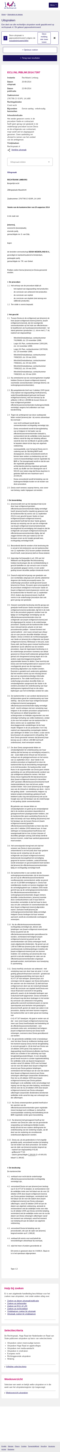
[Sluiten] (55, 38)
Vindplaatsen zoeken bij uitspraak (21, 1311)
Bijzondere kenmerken (12, 110)
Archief (3, 1449)
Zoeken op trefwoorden (17, 1303)
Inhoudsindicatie (14, 115)
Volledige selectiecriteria (16, 1366)
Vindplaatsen (13, 143)
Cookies (24, 1446)
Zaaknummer (13, 95)
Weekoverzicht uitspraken (17, 1393)
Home (3, 14)
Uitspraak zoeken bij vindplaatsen (21, 1314)
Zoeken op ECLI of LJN (17, 1306)
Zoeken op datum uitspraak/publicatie (23, 1301)
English (3, 1446)
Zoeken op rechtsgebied (17, 1309)
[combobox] (30, 162)
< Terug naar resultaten (30, 58)
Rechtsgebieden (14, 102)
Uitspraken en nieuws (15, 14)
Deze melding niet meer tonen (44, 38)
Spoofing (44, 1446)
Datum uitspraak (11, 83)
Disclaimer (11, 1449)
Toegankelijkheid (33, 1446)
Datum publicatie (11, 89)
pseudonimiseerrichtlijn (18, 41)
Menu (52, 5)
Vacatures (51, 1446)
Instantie (11, 78)
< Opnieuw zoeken (30, 50)
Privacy (17, 1446)
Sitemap (10, 1446)
